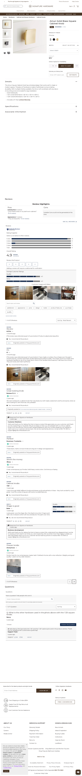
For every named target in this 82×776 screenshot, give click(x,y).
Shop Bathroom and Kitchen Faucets (57, 748)
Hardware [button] (69, 14)
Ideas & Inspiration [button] (31, 10)
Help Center (75, 1)
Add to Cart (66, 66)
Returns (32, 740)
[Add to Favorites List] (77, 66)
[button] (27, 744)
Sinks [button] (27, 14)
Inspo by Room (60, 740)
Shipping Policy (34, 730)
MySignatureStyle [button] (51, 10)
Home (5, 17)
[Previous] (4, 1)
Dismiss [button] (6, 771)
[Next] (32, 1)
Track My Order (34, 737)
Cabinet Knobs (41, 17)
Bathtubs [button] (22, 14)
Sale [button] (74, 14)
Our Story (7, 727)
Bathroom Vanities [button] (12, 14)
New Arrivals (59, 727)
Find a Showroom (64, 1)
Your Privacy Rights (54, 766)
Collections (58, 737)
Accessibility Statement (36, 763)
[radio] (50, 39)
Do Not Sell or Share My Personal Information (33, 766)
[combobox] (13, 6)
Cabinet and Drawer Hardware (26, 17)
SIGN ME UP (44, 690)
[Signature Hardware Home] (41, 6)
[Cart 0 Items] (78, 6)
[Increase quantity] (56, 66)
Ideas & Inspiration (61, 730)
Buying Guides (60, 733)
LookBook (58, 743)
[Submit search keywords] (5, 6)
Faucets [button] (32, 14)
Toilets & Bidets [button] (48, 14)
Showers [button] (39, 14)
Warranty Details (34, 727)
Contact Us (32, 743)
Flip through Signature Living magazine (18, 1)
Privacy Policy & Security (53, 763)
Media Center (8, 733)
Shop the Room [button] (20, 10)
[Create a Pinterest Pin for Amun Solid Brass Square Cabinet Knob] (52, 27)
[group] (18, 1)
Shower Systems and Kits (36, 748)
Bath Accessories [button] (59, 14)
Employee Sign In (69, 763)
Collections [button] (41, 10)
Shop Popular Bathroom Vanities (49, 751)
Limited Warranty (24, 100)
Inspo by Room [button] (61, 10)
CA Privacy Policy (68, 766)
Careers (6, 730)
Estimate (73, 75)
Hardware (12, 17)
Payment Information (36, 733)
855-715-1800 (59, 770)
